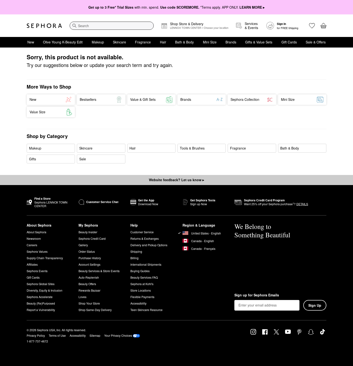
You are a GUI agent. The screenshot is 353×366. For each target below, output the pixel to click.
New (30, 42)
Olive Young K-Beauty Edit (63, 42)
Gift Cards (289, 42)
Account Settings (89, 264)
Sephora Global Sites (41, 284)
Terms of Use (57, 335)
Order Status (87, 251)
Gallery (83, 245)
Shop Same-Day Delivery (95, 310)
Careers (32, 245)
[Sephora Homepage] (44, 25)
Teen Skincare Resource (146, 310)
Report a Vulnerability (41, 310)
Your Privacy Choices (118, 335)
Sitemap (95, 335)
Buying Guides (140, 271)
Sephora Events (37, 271)
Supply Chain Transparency (45, 258)
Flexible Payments (142, 297)
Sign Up (314, 305)
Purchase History (90, 258)
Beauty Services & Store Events (99, 271)
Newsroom (34, 238)
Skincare (119, 42)
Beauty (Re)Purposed (41, 303)
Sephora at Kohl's (141, 284)
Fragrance (143, 42)
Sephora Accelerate (40, 297)
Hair (163, 42)
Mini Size (210, 42)
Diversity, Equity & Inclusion (44, 290)
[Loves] (312, 25)
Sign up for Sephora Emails (256, 295)
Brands (230, 42)
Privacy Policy (36, 335)
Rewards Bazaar (89, 290)
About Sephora (36, 232)
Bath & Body (184, 42)
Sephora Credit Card (92, 238)
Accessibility (138, 303)
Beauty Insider (88, 232)
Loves (82, 297)
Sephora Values (37, 251)
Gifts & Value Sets (258, 42)
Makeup (98, 42)
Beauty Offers (87, 284)
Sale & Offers (316, 42)
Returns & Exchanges (144, 238)
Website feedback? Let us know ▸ (176, 179)
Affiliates (32, 264)
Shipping (136, 251)
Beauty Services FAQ (144, 277)
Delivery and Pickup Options (148, 245)
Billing (134, 258)
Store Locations (140, 290)
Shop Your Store (89, 303)
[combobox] (112, 26)
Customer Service (142, 232)
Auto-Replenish (89, 277)
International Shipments (145, 264)
